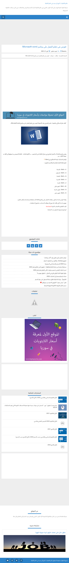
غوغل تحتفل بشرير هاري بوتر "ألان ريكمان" (55, 257)
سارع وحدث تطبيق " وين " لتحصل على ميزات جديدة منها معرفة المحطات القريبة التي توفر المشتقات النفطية (30, 406)
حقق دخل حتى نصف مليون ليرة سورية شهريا (50, 532)
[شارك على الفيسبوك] (36, 245)
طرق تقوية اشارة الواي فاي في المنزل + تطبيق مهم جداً (51, 273)
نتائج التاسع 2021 (52, 429)
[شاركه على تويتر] (40, 245)
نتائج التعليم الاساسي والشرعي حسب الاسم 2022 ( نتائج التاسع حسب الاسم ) (36, 436)
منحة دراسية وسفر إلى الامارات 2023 (56, 276)
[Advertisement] (34, 33)
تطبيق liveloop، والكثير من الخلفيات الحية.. (54, 260)
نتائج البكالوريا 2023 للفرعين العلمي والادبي (45, 421)
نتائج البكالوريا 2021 (51, 413)
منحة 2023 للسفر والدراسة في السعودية (55, 263)
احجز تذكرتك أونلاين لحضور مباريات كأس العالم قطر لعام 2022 (49, 269)
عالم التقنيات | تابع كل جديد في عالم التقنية (56, 3)
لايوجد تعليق (54, 51)
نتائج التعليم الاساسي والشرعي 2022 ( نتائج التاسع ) (43, 397)
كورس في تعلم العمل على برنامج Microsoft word (44, 46)
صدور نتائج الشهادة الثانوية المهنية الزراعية (55, 285)
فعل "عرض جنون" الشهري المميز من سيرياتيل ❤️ (53, 282)
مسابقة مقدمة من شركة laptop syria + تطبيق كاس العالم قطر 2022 (47, 266)
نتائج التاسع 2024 (52, 444)
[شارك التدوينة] (32, 245)
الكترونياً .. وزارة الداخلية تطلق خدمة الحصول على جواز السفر (50, 279)
